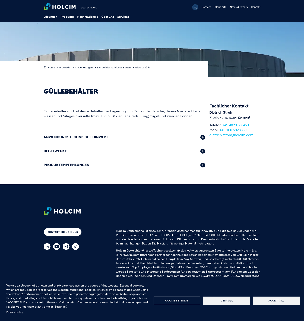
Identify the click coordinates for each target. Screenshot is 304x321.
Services (123, 16)
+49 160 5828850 (233, 130)
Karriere (206, 7)
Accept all (276, 300)
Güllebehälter (143, 67)
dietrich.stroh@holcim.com (231, 135)
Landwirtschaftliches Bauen (114, 67)
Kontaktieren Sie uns (63, 232)
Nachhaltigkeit (87, 16)
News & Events (239, 7)
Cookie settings (176, 300)
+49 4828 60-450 (235, 125)
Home (51, 67)
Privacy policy (14, 312)
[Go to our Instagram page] (67, 246)
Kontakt (255, 7)
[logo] (60, 7)
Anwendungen (84, 67)
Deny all (227, 300)
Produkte (67, 16)
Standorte (220, 7)
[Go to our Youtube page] (57, 246)
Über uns (107, 16)
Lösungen (50, 16)
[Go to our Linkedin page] (48, 246)
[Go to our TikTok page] (76, 246)
